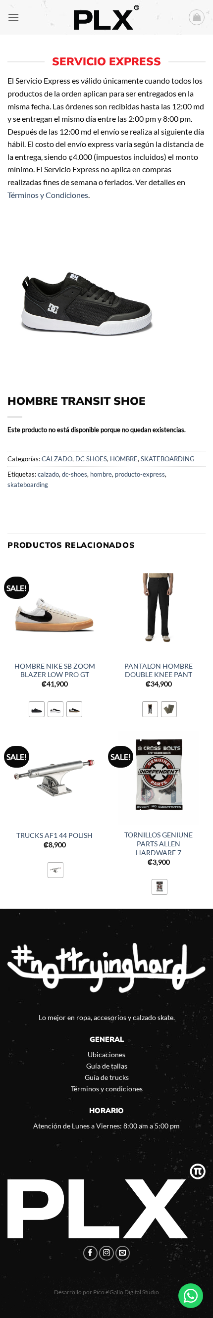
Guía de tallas (106, 1066)
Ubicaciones (106, 1054)
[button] (13, 17)
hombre (101, 474)
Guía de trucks (107, 1077)
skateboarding (27, 484)
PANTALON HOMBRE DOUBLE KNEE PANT (158, 670)
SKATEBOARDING (168, 459)
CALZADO (57, 459)
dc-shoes (74, 474)
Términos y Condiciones (47, 194)
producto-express (140, 474)
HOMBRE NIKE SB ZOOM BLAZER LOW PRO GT (54, 670)
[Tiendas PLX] (106, 17)
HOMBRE (124, 459)
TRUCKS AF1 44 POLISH (54, 835)
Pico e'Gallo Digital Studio (126, 1292)
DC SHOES (91, 459)
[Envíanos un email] (122, 1253)
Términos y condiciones (107, 1088)
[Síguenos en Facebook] (90, 1253)
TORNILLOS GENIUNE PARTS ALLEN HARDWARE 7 (158, 843)
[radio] (36, 709)
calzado (48, 474)
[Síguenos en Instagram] (106, 1253)
